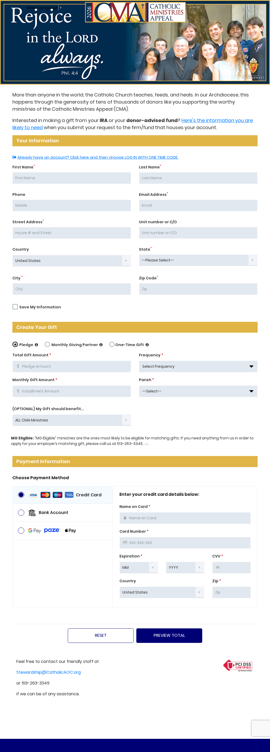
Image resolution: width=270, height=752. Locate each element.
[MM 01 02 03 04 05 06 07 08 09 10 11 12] (138, 567)
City (17, 278)
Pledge (26, 344)
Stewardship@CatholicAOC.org (48, 672)
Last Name (150, 167)
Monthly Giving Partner (75, 344)
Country (20, 249)
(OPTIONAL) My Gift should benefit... (48, 408)
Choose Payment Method (40, 478)
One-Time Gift (130, 344)
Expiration (130, 556)
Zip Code (148, 278)
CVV (217, 556)
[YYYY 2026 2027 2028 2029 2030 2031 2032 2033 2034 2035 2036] (185, 567)
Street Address (28, 222)
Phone (18, 194)
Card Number (133, 531)
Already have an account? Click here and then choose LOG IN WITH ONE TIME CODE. (97, 157)
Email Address (153, 194)
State (145, 249)
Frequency (151, 355)
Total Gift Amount (31, 355)
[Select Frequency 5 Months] (198, 366)
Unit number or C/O (158, 222)
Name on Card (134, 506)
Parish (146, 379)
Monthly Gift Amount (34, 379)
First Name (23, 167)
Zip (216, 581)
